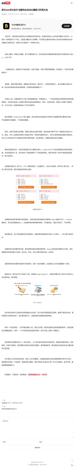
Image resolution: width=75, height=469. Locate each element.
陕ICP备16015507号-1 (37, 462)
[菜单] (71, 3)
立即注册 (66, 26)
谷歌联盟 (31, 14)
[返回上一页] (72, 461)
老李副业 (4, 14)
